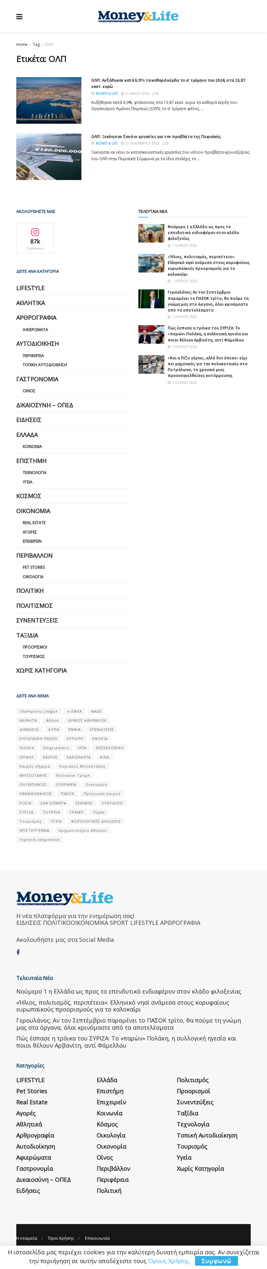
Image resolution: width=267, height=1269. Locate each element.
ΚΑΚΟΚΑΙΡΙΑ (79, 757)
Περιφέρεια (33, 355)
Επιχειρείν (32, 541)
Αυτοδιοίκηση (37, 343)
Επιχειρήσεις (56, 747)
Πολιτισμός (34, 605)
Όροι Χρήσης (61, 1238)
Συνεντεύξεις (37, 620)
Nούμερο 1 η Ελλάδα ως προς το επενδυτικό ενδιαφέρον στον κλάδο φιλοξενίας (203, 232)
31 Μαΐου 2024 (136, 93)
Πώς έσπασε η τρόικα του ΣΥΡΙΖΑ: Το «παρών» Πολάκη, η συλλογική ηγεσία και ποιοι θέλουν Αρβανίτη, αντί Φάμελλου (208, 333)
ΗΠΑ (82, 747)
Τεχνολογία (35, 472)
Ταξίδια (27, 635)
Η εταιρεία (26, 1238)
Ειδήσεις (28, 420)
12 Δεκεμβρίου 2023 (141, 143)
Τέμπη (99, 812)
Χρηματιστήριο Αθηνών (82, 830)
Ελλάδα (27, 435)
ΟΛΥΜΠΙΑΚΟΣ (33, 784)
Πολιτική (30, 590)
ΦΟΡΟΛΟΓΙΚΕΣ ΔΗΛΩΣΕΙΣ (96, 821)
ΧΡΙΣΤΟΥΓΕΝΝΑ (34, 830)
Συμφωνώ (217, 1261)
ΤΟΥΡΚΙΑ (51, 812)
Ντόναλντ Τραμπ (73, 775)
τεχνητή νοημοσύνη (40, 839)
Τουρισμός (34, 656)
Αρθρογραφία (36, 317)
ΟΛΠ (49, 44)
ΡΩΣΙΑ (26, 803)
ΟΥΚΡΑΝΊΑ (66, 784)
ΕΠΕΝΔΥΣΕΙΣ (102, 729)
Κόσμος (28, 496)
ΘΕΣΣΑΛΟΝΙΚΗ (110, 747)
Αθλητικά (30, 303)
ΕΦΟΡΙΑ (100, 738)
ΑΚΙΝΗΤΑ (28, 720)
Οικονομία (33, 511)
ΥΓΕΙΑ (56, 821)
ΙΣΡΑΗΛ (27, 757)
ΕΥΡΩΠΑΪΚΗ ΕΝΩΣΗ (39, 738)
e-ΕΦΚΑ (74, 711)
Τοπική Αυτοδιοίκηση (45, 365)
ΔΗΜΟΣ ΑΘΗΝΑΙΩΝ (87, 720)
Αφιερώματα (35, 329)
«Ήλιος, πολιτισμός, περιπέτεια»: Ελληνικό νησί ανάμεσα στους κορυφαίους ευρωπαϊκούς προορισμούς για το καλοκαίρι (209, 265)
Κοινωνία (32, 446)
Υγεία (28, 482)
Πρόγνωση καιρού (102, 793)
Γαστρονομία (37, 379)
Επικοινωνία (97, 1238)
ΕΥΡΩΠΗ (75, 738)
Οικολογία (33, 576)
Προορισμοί (35, 647)
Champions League (39, 711)
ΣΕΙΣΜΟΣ (84, 803)
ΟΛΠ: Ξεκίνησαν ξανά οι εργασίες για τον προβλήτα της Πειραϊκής (156, 136)
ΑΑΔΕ (96, 711)
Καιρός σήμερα (35, 766)
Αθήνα (52, 720)
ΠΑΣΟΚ (68, 793)
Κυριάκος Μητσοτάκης (82, 766)
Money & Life (107, 93)
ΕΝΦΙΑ (74, 729)
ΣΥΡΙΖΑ (27, 812)
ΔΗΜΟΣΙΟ (29, 729)
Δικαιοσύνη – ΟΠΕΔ (44, 405)
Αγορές (30, 532)
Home (22, 44)
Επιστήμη (31, 461)
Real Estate (34, 522)
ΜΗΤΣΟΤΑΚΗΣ (33, 775)
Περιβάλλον (34, 555)
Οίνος (29, 391)
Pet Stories (34, 567)
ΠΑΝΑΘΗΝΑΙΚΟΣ (36, 793)
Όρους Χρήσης (168, 1261)
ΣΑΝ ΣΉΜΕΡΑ (53, 803)
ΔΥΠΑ (53, 729)
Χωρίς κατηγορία (41, 670)
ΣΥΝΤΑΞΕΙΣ (112, 803)
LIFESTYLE (30, 288)
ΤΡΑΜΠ (76, 812)
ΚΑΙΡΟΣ (50, 757)
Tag (36, 44)
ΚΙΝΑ (104, 757)
